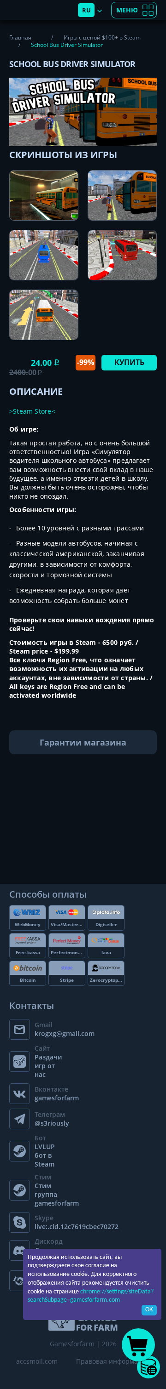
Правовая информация (113, 1361)
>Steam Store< (32, 411)
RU (86, 10)
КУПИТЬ (129, 362)
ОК (149, 1309)
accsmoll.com (37, 1361)
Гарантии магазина (83, 742)
